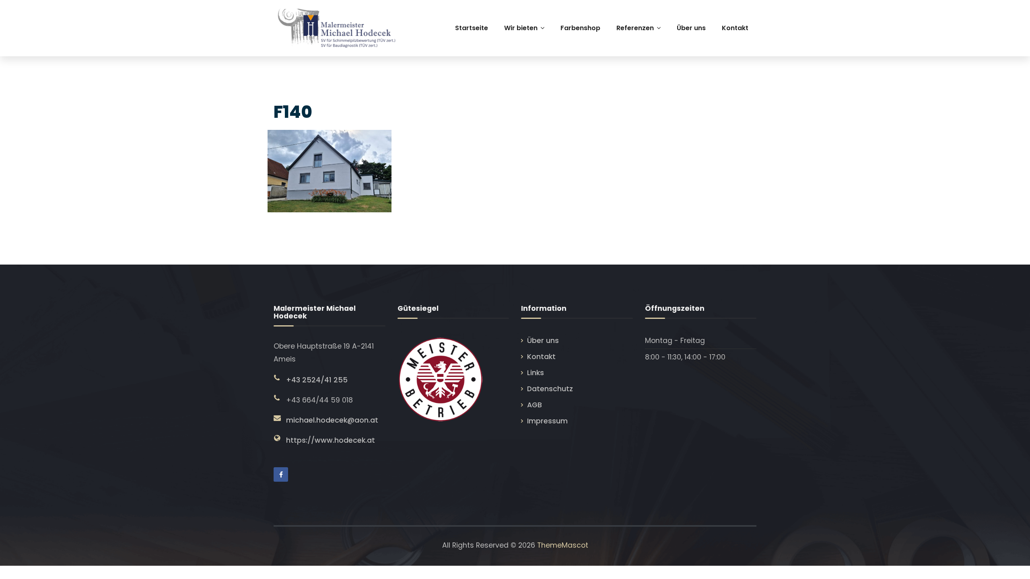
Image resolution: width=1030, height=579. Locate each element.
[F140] (329, 169)
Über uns (543, 340)
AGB (534, 405)
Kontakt (541, 356)
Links (535, 373)
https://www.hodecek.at (330, 440)
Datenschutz (550, 389)
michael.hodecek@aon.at (332, 420)
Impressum (547, 421)
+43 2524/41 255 (317, 380)
